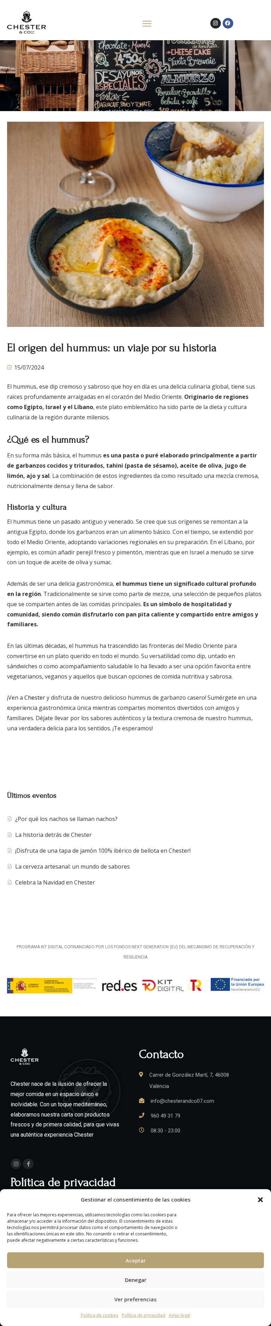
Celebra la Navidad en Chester (55, 882)
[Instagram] (215, 23)
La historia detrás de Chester (53, 835)
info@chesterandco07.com (182, 1101)
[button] (260, 1199)
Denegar (135, 1279)
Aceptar (136, 1260)
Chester (34, 697)
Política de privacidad (143, 1315)
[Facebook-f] (28, 1163)
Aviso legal (179, 1315)
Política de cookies (99, 1315)
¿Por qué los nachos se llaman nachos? (66, 819)
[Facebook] (228, 23)
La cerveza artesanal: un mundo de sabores (72, 866)
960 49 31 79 (165, 1116)
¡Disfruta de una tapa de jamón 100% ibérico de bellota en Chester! (103, 850)
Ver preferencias (135, 1299)
